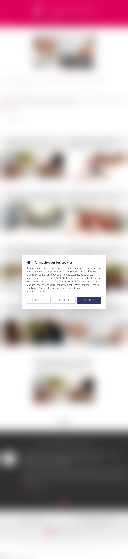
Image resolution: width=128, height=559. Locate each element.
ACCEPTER (89, 299)
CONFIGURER (39, 300)
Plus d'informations (37, 291)
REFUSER (64, 300)
